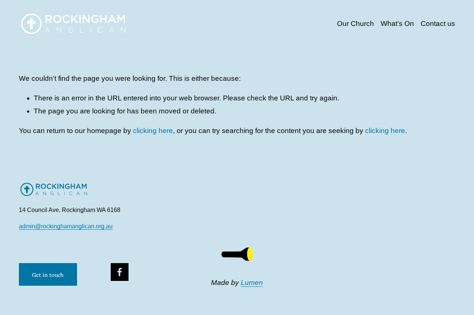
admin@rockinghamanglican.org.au (66, 226)
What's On (397, 23)
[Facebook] (119, 272)
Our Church (355, 23)
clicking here (153, 131)
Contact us (438, 23)
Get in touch (48, 274)
